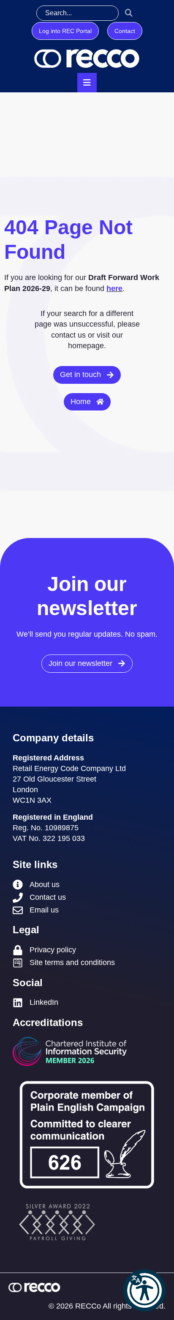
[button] (144, 1290)
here (114, 288)
